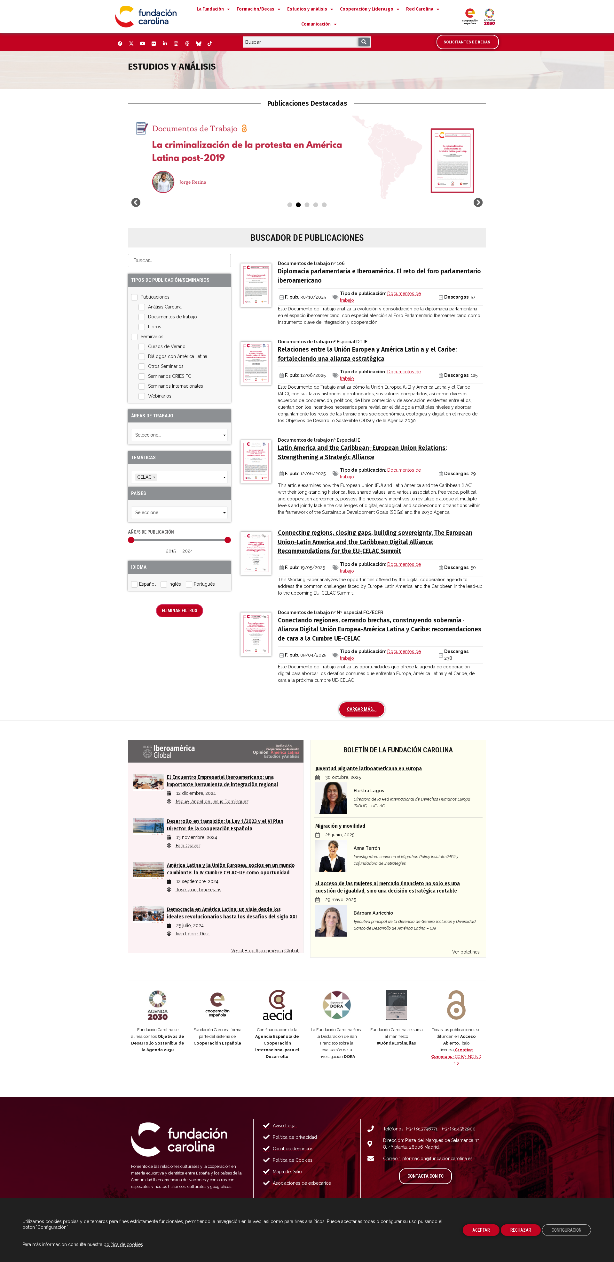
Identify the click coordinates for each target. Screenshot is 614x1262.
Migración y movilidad (340, 826)
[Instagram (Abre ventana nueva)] (176, 44)
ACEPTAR (481, 1230)
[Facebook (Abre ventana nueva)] (120, 44)
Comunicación (316, 24)
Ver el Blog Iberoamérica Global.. (265, 950)
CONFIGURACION (566, 1230)
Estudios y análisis (307, 9)
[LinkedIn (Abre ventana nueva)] (164, 44)
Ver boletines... (467, 951)
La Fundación (210, 9)
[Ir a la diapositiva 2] (298, 204)
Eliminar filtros (179, 610)
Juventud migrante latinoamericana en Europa (368, 769)
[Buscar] (364, 42)
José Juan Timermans (198, 889)
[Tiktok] (209, 44)
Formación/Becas (255, 9)
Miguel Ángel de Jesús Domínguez (212, 801)
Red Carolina (419, 9)
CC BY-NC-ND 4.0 (456, 1056)
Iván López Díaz (193, 933)
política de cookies (123, 1244)
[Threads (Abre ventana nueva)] (187, 44)
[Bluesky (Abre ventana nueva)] (198, 44)
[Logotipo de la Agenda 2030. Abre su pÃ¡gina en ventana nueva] (158, 1005)
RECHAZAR (520, 1230)
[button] (135, 202)
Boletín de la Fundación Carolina (398, 750)
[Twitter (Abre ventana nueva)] (131, 44)
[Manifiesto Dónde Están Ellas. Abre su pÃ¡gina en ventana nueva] (396, 1005)
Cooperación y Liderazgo (366, 9)
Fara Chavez (188, 845)
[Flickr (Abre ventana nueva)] (153, 44)
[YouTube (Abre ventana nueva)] (142, 44)
